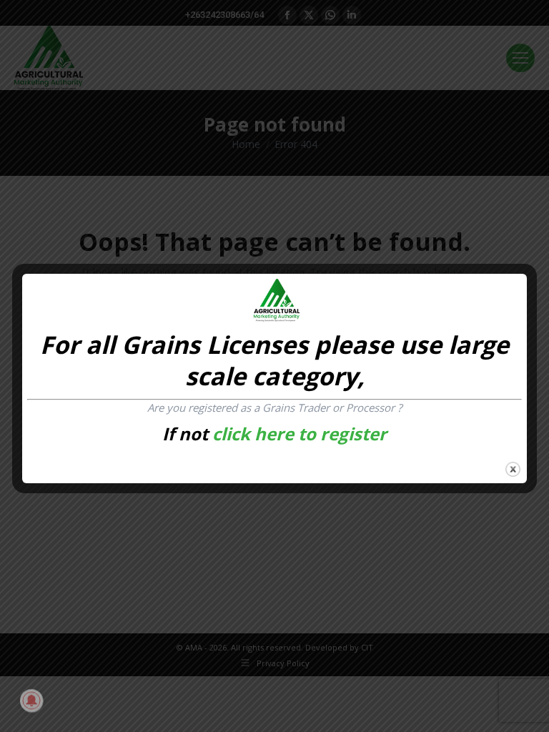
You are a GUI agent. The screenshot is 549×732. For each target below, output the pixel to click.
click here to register (299, 433)
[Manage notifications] (31, 700)
